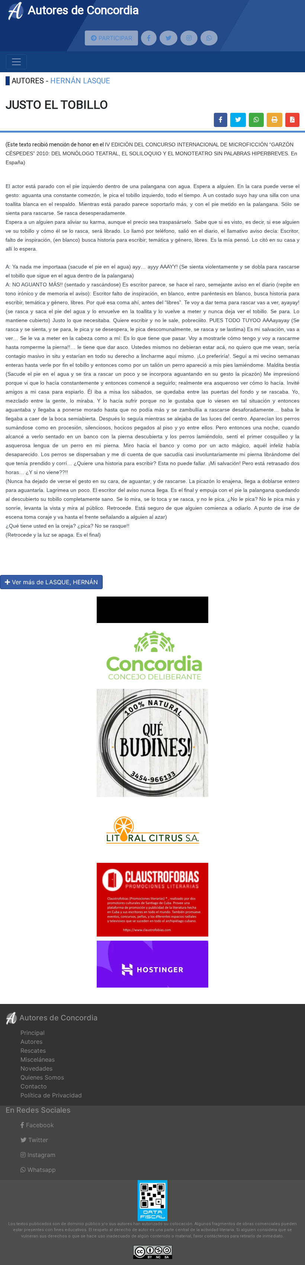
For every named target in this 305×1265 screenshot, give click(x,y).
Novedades (36, 1068)
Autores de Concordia (82, 10)
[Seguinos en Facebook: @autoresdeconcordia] (149, 38)
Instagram (40, 1154)
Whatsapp (41, 1169)
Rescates (33, 1050)
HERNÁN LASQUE (80, 80)
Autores (31, 1041)
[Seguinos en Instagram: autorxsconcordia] (189, 38)
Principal (32, 1032)
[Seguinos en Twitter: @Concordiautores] (168, 38)
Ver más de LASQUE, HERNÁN (54, 582)
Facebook (39, 1125)
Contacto (33, 1086)
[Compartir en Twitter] (238, 120)
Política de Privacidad (51, 1095)
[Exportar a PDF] (292, 120)
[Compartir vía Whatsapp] (256, 120)
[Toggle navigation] (16, 61)
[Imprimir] (274, 120)
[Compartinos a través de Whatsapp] (209, 38)
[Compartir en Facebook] (220, 120)
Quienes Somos (42, 1077)
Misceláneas (37, 1059)
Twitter (37, 1140)
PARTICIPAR (114, 38)
